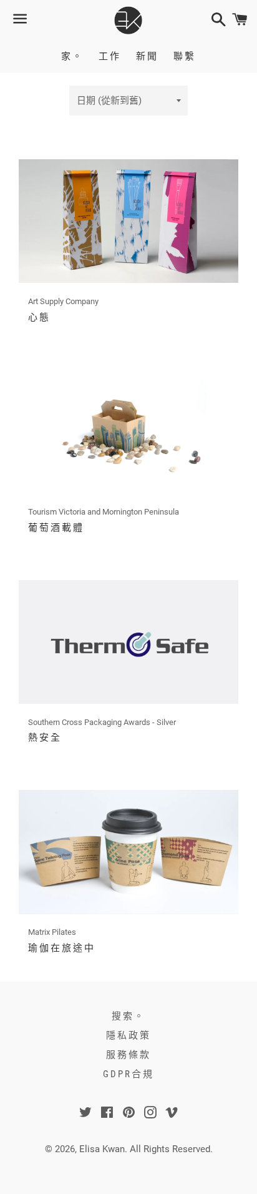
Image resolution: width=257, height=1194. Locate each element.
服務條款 (128, 1054)
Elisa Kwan (102, 1149)
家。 (72, 56)
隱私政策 (128, 1035)
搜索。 (128, 1016)
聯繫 (184, 56)
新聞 (147, 56)
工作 (110, 56)
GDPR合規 (128, 1074)
